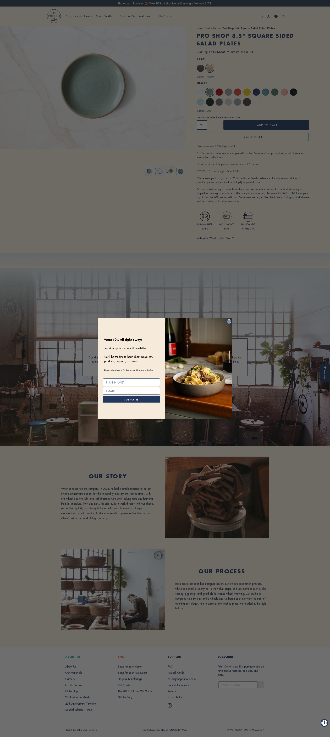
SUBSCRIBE (131, 399)
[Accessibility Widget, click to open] (324, 723)
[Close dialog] (229, 321)
